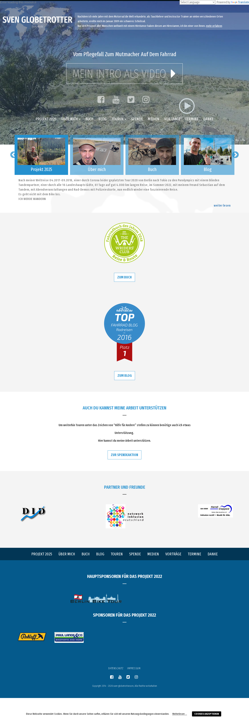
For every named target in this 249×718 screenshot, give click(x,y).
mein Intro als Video (120, 74)
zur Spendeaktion (124, 455)
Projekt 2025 (46, 119)
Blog (102, 119)
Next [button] (235, 155)
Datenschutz (116, 668)
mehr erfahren (214, 26)
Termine (191, 119)
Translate (243, 2)
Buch (89, 119)
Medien (153, 119)
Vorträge (172, 119)
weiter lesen (222, 205)
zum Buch (124, 277)
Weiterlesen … (179, 713)
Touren (117, 119)
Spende (137, 119)
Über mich (70, 119)
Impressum (133, 668)
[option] (41, 155)
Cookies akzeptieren (206, 713)
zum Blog (124, 375)
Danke (208, 119)
